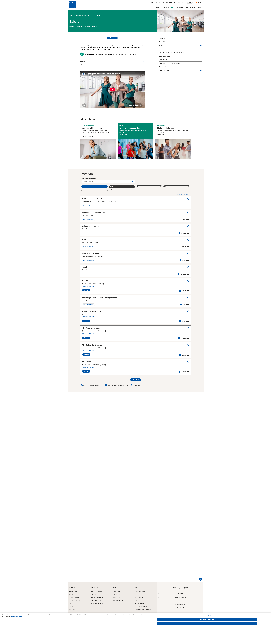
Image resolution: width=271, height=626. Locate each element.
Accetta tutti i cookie (207, 623)
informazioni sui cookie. (16, 616)
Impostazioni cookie (207, 615)
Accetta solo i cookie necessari (207, 619)
